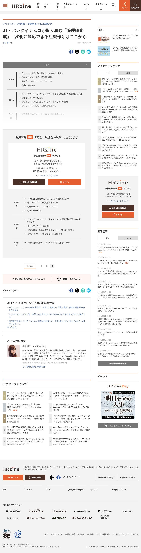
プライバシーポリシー (120, 534)
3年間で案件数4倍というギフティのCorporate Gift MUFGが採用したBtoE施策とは (71, 407)
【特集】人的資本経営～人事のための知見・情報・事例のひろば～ (124, 48)
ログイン (66, 182)
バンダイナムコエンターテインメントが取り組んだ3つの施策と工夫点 (52, 93)
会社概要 (90, 534)
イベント (86, 5)
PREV (30, 266)
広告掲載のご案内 (128, 477)
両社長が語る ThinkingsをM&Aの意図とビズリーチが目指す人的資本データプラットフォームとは (71, 395)
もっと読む (12, 326)
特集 (38, 5)
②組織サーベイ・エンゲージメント (37, 81)
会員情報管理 (70, 534)
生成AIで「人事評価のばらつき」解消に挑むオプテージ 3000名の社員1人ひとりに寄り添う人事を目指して (25, 441)
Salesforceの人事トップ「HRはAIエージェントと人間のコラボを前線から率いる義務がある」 (71, 430)
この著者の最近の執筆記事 (34, 366)
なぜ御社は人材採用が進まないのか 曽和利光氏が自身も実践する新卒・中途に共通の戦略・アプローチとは (117, 297)
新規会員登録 (30, 182)
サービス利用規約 (103, 534)
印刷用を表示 (12, 290)
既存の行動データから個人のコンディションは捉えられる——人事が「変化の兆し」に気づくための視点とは (71, 441)
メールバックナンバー (48, 175)
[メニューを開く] (5, 5)
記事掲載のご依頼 (106, 477)
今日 (107, 72)
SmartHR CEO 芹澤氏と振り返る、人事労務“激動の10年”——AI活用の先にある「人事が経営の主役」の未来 (25, 430)
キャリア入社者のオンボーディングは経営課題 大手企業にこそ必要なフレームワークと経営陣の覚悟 (117, 285)
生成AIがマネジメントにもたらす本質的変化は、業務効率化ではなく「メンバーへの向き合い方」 (117, 344)
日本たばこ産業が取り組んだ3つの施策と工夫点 (42, 73)
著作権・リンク (56, 534)
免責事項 (81, 534)
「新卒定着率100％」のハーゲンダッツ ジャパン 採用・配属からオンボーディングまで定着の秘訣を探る (71, 418)
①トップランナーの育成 (32, 97)
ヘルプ (45, 534)
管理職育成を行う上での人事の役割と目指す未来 (48, 242)
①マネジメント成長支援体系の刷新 (37, 77)
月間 (128, 72)
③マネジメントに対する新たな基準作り (44, 234)
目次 (47, 65)
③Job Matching (28, 85)
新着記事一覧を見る (118, 363)
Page (11, 79)
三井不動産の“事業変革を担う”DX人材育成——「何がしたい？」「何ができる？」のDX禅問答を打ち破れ (117, 248)
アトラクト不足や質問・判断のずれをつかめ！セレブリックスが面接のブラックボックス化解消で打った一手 (25, 395)
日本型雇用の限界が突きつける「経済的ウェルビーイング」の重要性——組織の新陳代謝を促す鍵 (25, 418)
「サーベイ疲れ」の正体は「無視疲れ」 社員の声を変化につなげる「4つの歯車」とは (25, 407)
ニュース (128, 238)
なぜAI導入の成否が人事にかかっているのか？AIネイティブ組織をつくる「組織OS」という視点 (117, 354)
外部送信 (135, 534)
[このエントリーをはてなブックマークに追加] (89, 51)
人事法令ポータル (76, 489)
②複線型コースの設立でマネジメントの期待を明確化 (50, 230)
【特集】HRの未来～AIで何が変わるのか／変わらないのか (125, 36)
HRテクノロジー (101, 5)
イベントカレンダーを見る (119, 425)
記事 (58, 5)
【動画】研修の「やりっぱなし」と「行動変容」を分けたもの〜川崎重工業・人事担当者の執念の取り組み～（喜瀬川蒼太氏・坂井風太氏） (117, 321)
